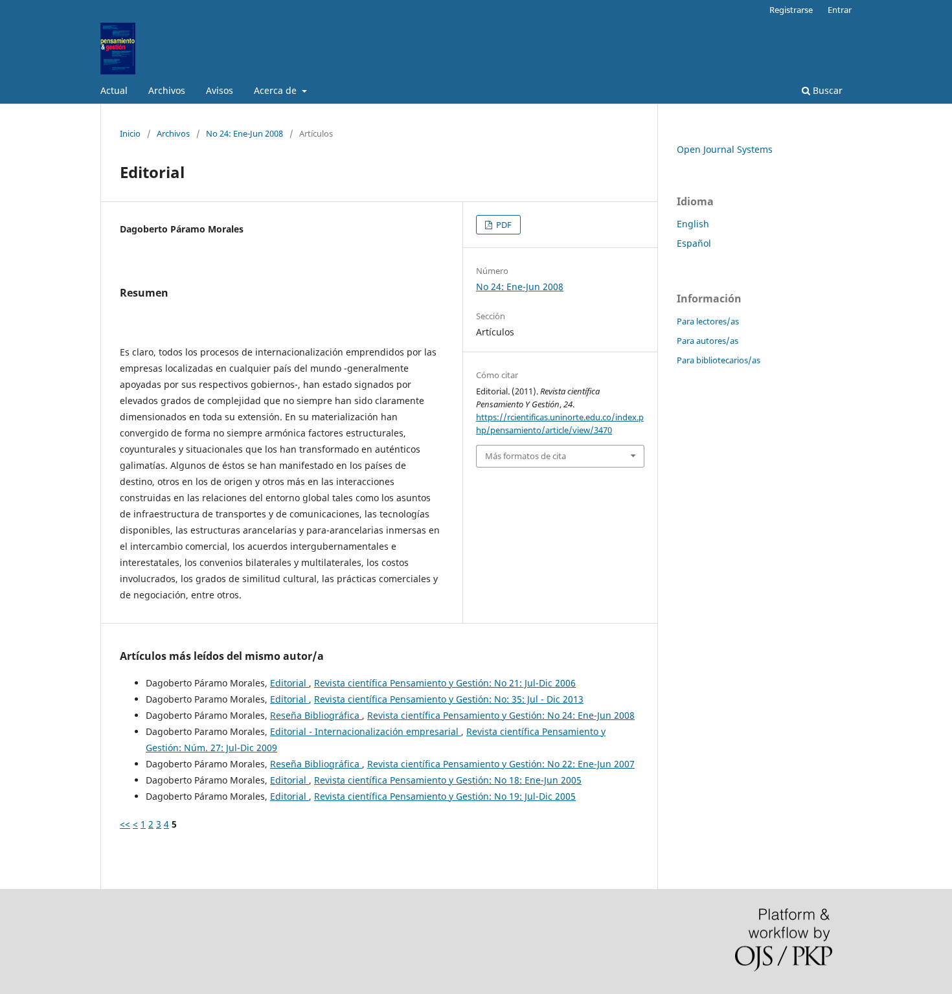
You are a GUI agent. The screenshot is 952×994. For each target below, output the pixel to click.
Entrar (840, 10)
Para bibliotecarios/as (718, 360)
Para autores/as (707, 340)
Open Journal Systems (725, 149)
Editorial (289, 683)
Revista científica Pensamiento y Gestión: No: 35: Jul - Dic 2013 (449, 699)
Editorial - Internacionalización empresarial (365, 731)
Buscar (826, 90)
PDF (503, 225)
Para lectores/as (708, 321)
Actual (114, 90)
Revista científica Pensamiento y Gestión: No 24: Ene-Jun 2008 (501, 715)
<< (125, 824)
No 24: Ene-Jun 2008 (244, 133)
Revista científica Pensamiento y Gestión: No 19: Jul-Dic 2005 (445, 796)
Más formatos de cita (525, 456)
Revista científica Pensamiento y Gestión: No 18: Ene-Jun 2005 (448, 780)
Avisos (219, 90)
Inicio (130, 133)
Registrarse (791, 10)
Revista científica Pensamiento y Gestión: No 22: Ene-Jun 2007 (501, 764)
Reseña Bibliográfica (316, 715)
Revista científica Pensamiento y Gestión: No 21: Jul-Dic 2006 (445, 683)
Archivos (166, 90)
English (693, 224)
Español (694, 243)
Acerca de (276, 90)
